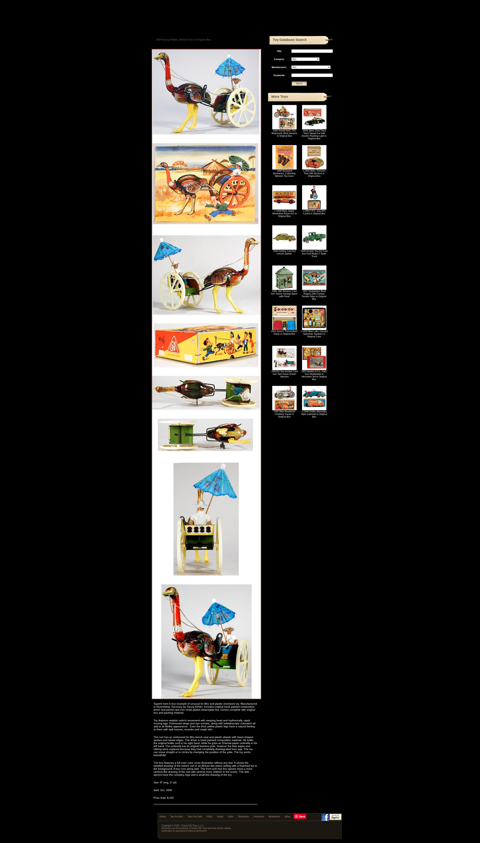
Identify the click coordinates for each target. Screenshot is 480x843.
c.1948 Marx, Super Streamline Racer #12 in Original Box (284, 214)
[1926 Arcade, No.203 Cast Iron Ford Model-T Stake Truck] (314, 249)
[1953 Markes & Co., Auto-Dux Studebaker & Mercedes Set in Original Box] (314, 369)
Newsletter (274, 816)
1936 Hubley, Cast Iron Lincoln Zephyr (284, 252)
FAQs (209, 816)
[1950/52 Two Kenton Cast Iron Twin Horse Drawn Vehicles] (284, 369)
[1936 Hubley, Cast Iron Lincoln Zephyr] (284, 249)
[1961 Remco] (284, 329)
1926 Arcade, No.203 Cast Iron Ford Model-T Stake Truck (314, 254)
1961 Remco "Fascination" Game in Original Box (284, 332)
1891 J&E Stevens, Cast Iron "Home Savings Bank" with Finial (284, 294)
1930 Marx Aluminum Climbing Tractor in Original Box (284, 414)
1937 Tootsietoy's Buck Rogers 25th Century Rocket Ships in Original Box (314, 295)
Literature (259, 816)
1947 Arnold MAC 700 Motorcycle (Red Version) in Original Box (284, 133)
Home (163, 816)
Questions (243, 816)
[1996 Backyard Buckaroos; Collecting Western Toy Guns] (284, 168)
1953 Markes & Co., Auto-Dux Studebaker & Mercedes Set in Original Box (314, 375)
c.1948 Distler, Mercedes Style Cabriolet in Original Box (314, 414)
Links (231, 816)
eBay (287, 816)
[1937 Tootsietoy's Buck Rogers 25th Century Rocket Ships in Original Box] (314, 289)
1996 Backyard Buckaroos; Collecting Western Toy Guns (284, 173)
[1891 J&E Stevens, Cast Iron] (284, 289)
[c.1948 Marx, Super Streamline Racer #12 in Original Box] (284, 209)
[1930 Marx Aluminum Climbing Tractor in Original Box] (284, 409)
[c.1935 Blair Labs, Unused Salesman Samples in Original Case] (314, 329)
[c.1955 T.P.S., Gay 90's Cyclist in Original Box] (314, 209)
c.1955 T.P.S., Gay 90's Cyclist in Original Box (314, 212)
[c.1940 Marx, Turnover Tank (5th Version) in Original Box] (314, 168)
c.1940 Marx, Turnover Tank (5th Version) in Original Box (314, 173)
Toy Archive (176, 816)
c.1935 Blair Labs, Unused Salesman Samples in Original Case (314, 334)
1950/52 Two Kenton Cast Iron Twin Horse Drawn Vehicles (284, 374)
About (220, 816)
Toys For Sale (195, 816)
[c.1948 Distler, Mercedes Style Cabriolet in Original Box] (314, 409)
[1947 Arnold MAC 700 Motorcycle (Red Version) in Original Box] (284, 128)
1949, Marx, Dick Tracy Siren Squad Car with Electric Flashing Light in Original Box (314, 134)
